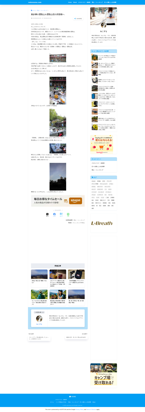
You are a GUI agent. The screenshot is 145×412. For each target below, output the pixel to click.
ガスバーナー (100, 186)
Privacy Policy (80, 409)
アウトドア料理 (95, 183)
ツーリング (94, 192)
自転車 (104, 205)
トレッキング (77, 222)
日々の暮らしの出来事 (110, 2)
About (75, 2)
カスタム (93, 186)
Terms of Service (91, 409)
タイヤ (110, 189)
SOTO (103, 181)
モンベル (110, 194)
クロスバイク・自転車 (84, 2)
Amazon (93, 181)
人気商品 (112, 197)
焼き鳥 (113, 202)
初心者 (97, 200)
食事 (93, 208)
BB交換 (98, 181)
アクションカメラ (103, 183)
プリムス (93, 194)
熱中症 (93, 205)
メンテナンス (100, 194)
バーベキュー (108, 192)
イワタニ (111, 183)
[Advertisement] (58, 244)
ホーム (52, 402)
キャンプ (93, 189)
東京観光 (105, 202)
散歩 (93, 202)
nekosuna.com (34, 2)
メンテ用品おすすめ (61, 402)
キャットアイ (107, 186)
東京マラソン (98, 202)
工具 (108, 200)
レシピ (102, 197)
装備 (109, 205)
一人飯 (107, 197)
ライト (93, 197)
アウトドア (109, 181)
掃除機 (112, 200)
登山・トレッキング (97, 2)
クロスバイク (100, 189)
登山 (83, 222)
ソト (106, 189)
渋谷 (109, 202)
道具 (112, 205)
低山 (93, 200)
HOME (73, 396)
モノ (106, 194)
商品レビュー (103, 200)
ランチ (97, 197)
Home (70, 2)
